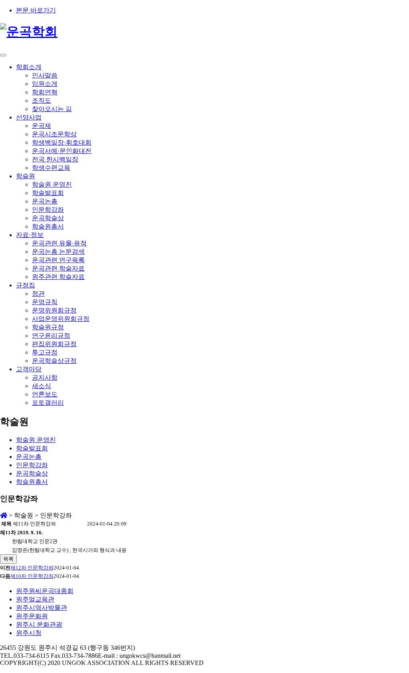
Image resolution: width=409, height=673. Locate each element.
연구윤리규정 (51, 335)
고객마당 (29, 369)
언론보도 (45, 394)
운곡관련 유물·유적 (59, 243)
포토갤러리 (48, 402)
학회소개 (29, 67)
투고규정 (45, 352)
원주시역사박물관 (41, 607)
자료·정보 (30, 234)
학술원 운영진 (52, 184)
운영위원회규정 (54, 310)
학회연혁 (45, 92)
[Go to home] (3, 515)
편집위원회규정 (54, 343)
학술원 (25, 176)
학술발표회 (48, 192)
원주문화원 (32, 616)
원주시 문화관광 (39, 624)
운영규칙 (45, 302)
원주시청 (29, 632)
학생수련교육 (51, 167)
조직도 (41, 100)
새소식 (41, 385)
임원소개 (45, 83)
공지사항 (45, 377)
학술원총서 (48, 226)
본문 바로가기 (36, 10)
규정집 (25, 285)
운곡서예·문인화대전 (61, 150)
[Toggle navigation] (3, 55)
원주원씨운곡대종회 (44, 590)
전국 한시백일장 (55, 159)
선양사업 (29, 117)
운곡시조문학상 (54, 134)
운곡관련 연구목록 (58, 260)
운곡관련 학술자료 (58, 268)
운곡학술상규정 (54, 360)
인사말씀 (45, 75)
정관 (38, 293)
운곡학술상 (48, 218)
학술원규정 (48, 327)
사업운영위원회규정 (60, 318)
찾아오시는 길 (52, 109)
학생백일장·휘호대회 (61, 142)
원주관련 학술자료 (58, 276)
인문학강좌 (48, 209)
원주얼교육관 (35, 599)
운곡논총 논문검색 (58, 251)
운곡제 (41, 125)
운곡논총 (45, 201)
